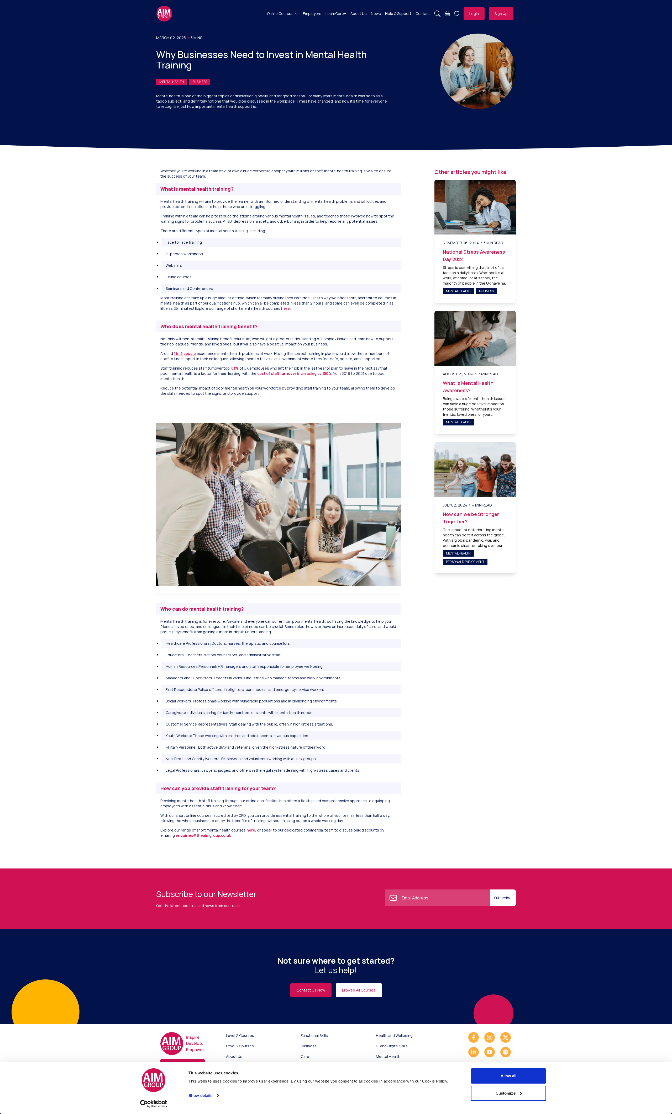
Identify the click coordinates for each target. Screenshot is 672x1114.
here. (286, 308)
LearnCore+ (336, 13)
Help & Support (398, 13)
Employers (312, 13)
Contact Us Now (311, 990)
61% (235, 368)
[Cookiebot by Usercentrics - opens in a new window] (154, 1104)
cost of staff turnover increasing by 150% (294, 373)
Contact (423, 13)
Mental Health (171, 81)
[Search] (437, 13)
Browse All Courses (359, 990)
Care (305, 1056)
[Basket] (447, 13)
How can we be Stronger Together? (471, 518)
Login (474, 13)
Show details (200, 1095)
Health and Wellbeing (394, 1035)
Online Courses (280, 13)
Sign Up (501, 13)
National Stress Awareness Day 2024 (474, 255)
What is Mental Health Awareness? (468, 386)
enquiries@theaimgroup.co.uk (203, 835)
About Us (358, 13)
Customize (506, 1093)
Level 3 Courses (240, 1045)
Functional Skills (314, 1035)
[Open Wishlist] (456, 13)
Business (199, 81)
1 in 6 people (185, 353)
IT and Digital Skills (392, 1045)
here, (251, 830)
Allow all (509, 1076)
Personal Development (465, 561)
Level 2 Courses (240, 1035)
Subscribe (503, 897)
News (376, 13)
